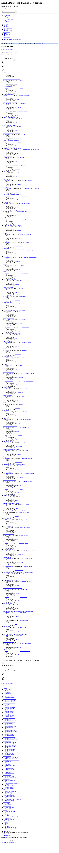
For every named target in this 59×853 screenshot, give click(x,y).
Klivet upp (5, 418)
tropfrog (6, 496)
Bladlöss (5, 233)
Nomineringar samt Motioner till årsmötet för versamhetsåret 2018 (18, 611)
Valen (6, 504)
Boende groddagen (7, 202)
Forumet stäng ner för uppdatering (11, 140)
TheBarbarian (8, 442)
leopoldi (6, 280)
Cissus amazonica (7, 618)
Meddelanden (23, 157)
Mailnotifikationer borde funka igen (11, 333)
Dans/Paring (6, 256)
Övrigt (20, 126)
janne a (6, 95)
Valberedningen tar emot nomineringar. (12, 194)
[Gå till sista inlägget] (18, 84)
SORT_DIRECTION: (31, 660)
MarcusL (7, 288)
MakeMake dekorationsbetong (10, 426)
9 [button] (3, 69)
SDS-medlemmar (9, 373)
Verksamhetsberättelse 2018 (9, 595)
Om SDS (40, 43)
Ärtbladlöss (6, 410)
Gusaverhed (8, 188)
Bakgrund (5, 456)
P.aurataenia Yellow (7, 387)
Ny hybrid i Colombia (8, 441)
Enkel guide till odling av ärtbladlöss (11, 241)
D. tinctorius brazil (7, 86)
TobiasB (8, 589)
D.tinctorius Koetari (7, 472)
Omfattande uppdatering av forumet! (11, 133)
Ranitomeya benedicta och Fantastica (11, 79)
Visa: (3, 660)
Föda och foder (25, 242)
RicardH (8, 342)
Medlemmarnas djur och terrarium (31, 149)
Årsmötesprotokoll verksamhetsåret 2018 (12, 588)
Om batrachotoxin (7, 163)
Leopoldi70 (7, 103)
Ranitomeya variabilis (29, 550)
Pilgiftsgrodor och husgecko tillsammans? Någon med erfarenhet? (18, 572)
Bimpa (6, 88)
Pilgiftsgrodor (22, 118)
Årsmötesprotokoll (7, 156)
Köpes (21, 88)
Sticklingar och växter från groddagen (12, 148)
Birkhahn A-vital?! (7, 349)
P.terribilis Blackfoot (8, 379)
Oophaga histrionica (25, 527)
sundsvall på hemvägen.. (9, 94)
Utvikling (5, 264)
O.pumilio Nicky (7, 564)
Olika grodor (6, 187)
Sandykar (7, 350)
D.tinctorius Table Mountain (9, 480)
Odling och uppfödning (25, 234)
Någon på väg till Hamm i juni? (10, 580)
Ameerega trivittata (26, 643)
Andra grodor (23, 296)
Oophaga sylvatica (23, 519)
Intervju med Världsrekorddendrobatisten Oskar (14, 464)
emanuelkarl (7, 134)
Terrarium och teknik (26, 342)
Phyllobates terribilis (28, 381)
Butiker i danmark (7, 403)
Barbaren (8, 250)
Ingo (6, 435)
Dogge (7, 396)
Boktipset (5, 364)
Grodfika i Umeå (7, 109)
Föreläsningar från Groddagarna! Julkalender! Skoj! (15, 634)
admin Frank (8, 196)
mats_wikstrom (8, 319)
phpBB (8, 837)
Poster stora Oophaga (8, 287)
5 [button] (3, 66)
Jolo (7, 118)
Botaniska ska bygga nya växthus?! (11, 449)
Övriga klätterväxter (23, 620)
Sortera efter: (16, 660)
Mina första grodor (7, 356)
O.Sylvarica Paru (7, 518)
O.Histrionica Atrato (8, 526)
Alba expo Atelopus (8, 649)
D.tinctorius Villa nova (8, 372)
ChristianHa (8, 149)
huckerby (7, 234)
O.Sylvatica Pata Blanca (8, 534)
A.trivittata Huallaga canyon (9, 642)
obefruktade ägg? (7, 626)
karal (7, 604)
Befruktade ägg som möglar (9, 279)
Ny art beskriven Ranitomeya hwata (11, 117)
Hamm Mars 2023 (7, 302)
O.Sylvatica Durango (8, 541)
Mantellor (24, 103)
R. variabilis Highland (8, 549)
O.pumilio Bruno (7, 557)
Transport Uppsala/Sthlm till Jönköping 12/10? (14, 510)
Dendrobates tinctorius (29, 373)
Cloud (6, 512)
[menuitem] (11, 17)
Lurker (6, 126)
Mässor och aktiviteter (25, 95)
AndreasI (7, 581)
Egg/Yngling (6, 248)
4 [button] (3, 65)
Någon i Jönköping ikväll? (9, 495)
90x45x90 (5, 271)
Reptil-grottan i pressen (8, 318)
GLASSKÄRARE (7, 341)
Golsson (8, 358)
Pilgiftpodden (6, 179)
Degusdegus (7, 327)
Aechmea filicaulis (7, 395)
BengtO (6, 203)
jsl (5, 111)
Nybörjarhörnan (24, 273)
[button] (3, 57)
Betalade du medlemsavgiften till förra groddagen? (14, 310)
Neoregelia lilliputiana (8, 433)
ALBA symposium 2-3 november (11, 503)
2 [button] (3, 62)
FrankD (6, 165)
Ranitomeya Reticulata (8, 217)
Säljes (20, 80)
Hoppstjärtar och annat (8, 325)
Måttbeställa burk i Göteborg (9, 125)
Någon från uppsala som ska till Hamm (12, 225)
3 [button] (3, 63)
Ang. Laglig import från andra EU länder (12, 295)
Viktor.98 (7, 273)
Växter (23, 265)
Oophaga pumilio (28, 558)
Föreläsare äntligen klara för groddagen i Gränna (14, 210)
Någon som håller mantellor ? (10, 102)
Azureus (7, 427)
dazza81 (7, 627)
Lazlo (6, 80)
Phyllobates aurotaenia (29, 388)
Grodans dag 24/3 (7, 603)
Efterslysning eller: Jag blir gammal (11, 487)
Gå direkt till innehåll (5, 8)
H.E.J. (6, 519)
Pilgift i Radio (6, 171)
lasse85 (6, 404)
